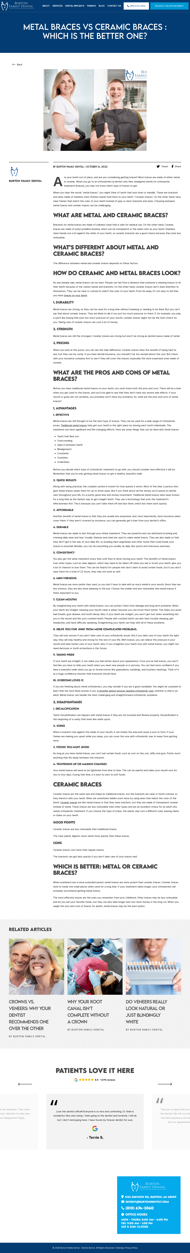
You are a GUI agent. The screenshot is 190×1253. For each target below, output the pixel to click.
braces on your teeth (75, 295)
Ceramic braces (68, 802)
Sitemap (120, 1248)
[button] (95, 1080)
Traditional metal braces (74, 425)
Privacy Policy (131, 1248)
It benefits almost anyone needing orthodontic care (125, 690)
